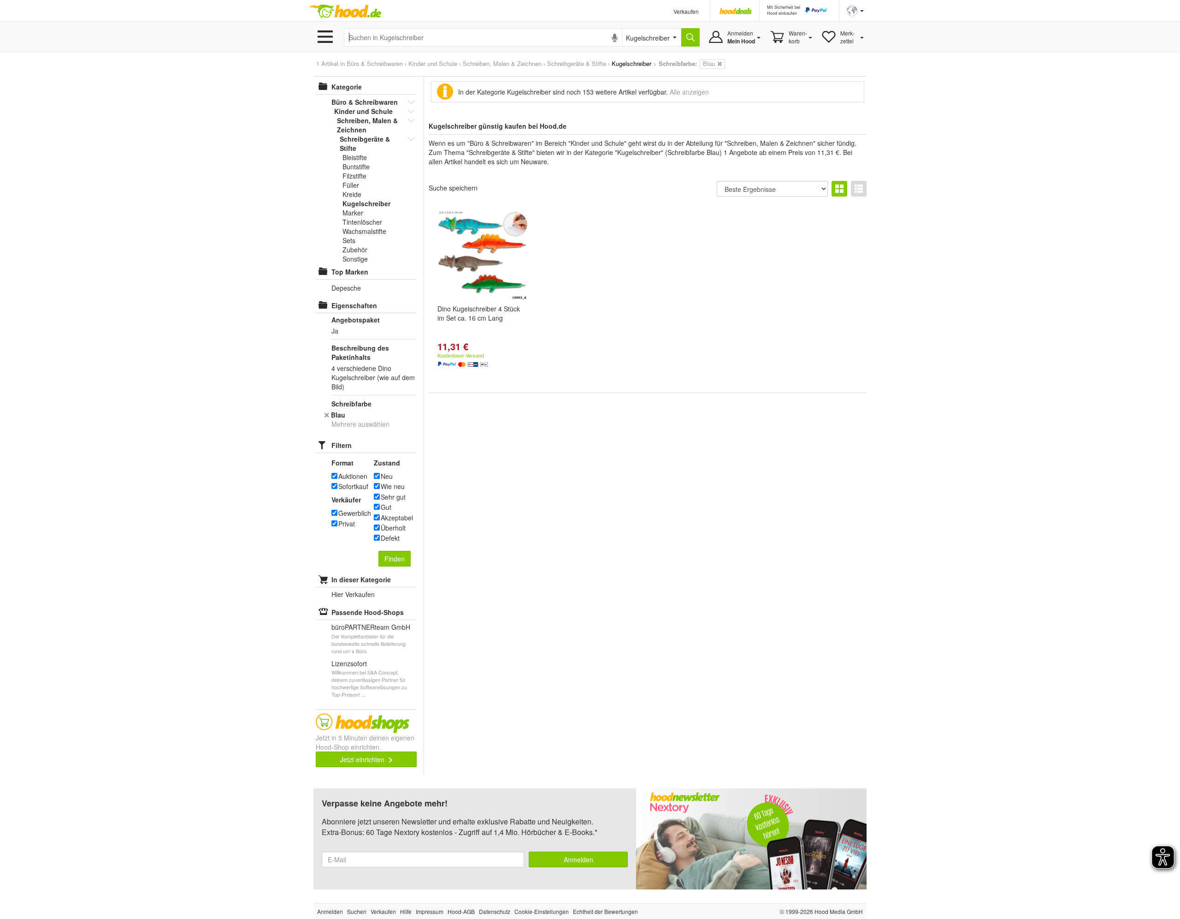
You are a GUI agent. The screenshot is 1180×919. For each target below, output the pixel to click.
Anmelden (578, 859)
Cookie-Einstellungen (541, 911)
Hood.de (345, 11)
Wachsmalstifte (364, 231)
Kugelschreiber (366, 203)
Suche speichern (453, 187)
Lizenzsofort (349, 663)
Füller (350, 185)
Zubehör (354, 249)
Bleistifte (354, 157)
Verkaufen (686, 11)
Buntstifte (356, 166)
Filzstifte (354, 175)
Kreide (351, 194)
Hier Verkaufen (353, 594)
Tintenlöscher (362, 222)
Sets (348, 240)
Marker (352, 212)
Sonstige (355, 258)
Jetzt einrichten (363, 759)
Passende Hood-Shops (367, 612)
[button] (855, 10)
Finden (394, 558)
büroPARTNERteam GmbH (370, 627)
